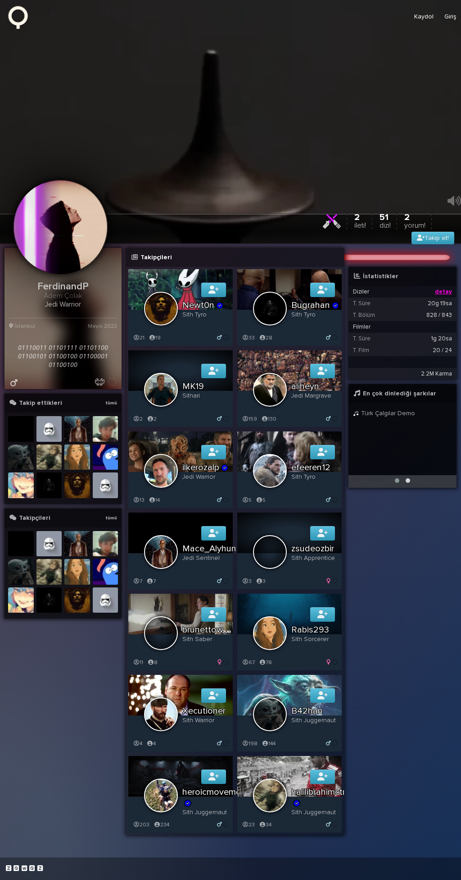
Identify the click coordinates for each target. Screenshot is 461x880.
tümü (111, 403)
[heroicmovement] (21, 429)
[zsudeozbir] (105, 457)
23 (252, 824)
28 (269, 338)
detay (443, 291)
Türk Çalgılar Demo (387, 413)
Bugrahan (310, 305)
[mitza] (105, 429)
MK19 (193, 386)
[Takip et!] (213, 290)
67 (252, 662)
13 (142, 500)
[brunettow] (21, 485)
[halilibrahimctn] (49, 457)
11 (141, 662)
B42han (307, 711)
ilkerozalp (200, 467)
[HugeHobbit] (105, 485)
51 (385, 220)
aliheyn (305, 386)
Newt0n (198, 305)
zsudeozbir (312, 548)
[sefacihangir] (49, 429)
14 (157, 500)
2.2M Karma (436, 373)
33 (252, 338)
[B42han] (21, 457)
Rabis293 (310, 629)
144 (272, 743)
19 (158, 338)
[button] (397, 480)
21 (142, 338)
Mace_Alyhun (209, 548)
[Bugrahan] (49, 485)
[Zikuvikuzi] (21, 16)
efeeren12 (310, 467)
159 (253, 419)
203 (144, 824)
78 (269, 662)
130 (272, 419)
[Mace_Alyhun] (77, 429)
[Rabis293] (77, 457)
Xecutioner (204, 711)
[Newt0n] (77, 485)
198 (253, 743)
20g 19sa (440, 303)
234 (164, 824)
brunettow (202, 629)
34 (268, 824)
